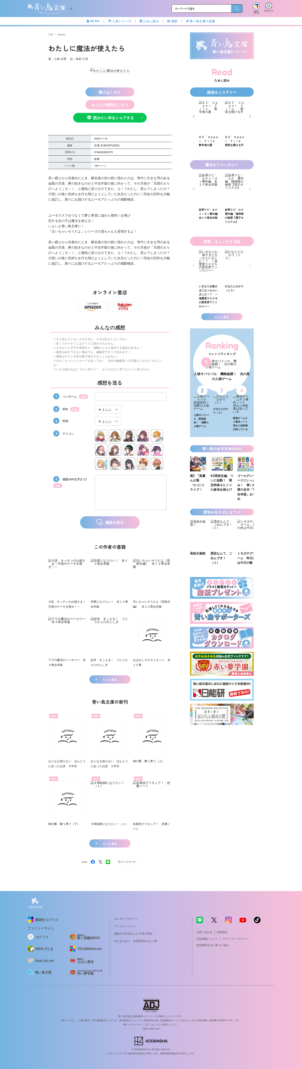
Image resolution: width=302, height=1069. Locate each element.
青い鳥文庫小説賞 (202, 21)
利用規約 (222, 932)
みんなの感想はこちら (109, 104)
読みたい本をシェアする (113, 117)
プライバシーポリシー (235, 939)
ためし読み (151, 21)
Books (61, 34)
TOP (50, 34)
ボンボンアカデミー (126, 919)
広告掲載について (207, 939)
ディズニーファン (125, 926)
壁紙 (174, 21)
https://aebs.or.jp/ (151, 1028)
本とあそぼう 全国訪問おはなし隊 (135, 941)
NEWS (95, 21)
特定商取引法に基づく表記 (212, 945)
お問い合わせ (204, 932)
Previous (194, 116)
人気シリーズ (121, 21)
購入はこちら (110, 92)
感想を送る (114, 522)
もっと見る (110, 679)
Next (249, 116)
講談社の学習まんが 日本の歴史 (133, 933)
